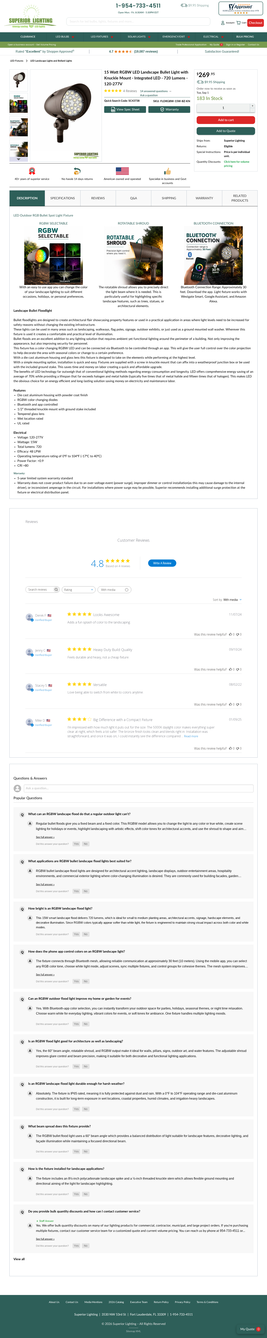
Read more (191, 736)
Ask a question (149, 95)
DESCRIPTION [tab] (27, 198)
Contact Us (253, 44)
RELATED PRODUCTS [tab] (239, 198)
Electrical (211, 37)
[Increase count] (252, 106)
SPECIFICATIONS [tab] (62, 198)
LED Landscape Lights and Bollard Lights (51, 61)
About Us (54, 1302)
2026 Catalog (116, 1302)
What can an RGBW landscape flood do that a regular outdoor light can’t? (79, 814)
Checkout (255, 22)
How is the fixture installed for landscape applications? (66, 1168)
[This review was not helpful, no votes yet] (237, 634)
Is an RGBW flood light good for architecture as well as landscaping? (75, 1041)
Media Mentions (93, 1302)
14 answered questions (154, 91)
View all (19, 1259)
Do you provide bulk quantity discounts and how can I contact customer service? (84, 1211)
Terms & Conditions (207, 1302)
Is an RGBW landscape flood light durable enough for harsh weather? (76, 1083)
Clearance (28, 37)
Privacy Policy (182, 1302)
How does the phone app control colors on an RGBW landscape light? (76, 951)
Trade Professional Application (191, 44)
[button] (133, 51)
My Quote (216, 44)
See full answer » (45, 837)
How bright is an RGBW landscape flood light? (60, 908)
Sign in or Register (235, 44)
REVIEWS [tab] (98, 198)
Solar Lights (136, 37)
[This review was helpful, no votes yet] (230, 634)
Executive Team (139, 1302)
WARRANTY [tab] (204, 198)
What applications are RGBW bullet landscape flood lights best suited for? (79, 861)
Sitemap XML (133, 1331)
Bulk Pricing (245, 37)
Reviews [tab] (31, 521)
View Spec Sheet (128, 109)
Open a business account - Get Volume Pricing (32, 44)
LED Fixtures (99, 37)
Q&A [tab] (133, 198)
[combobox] (79, 589)
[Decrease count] (252, 110)
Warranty (172, 109)
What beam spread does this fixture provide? (59, 1126)
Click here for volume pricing (236, 164)
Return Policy (161, 1302)
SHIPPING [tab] (169, 198)
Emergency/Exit (174, 37)
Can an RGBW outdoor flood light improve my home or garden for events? (79, 998)
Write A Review (162, 563)
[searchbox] (39, 589)
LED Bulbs (62, 37)
